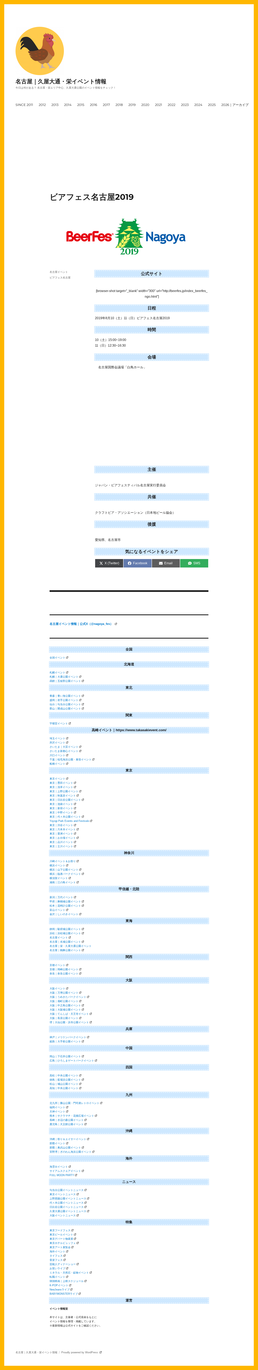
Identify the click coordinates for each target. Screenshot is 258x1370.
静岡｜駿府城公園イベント (65, 929)
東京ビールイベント (61, 1234)
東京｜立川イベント (61, 846)
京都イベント (57, 965)
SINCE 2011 (24, 105)
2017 (106, 105)
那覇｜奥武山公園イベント (65, 1147)
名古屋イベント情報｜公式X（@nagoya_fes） (82, 623)
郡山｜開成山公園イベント (65, 708)
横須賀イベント (59, 878)
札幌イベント (57, 672)
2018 (119, 105)
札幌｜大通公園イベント (64, 676)
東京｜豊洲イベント (61, 833)
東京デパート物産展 (61, 1238)
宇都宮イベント (59, 723)
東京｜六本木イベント (63, 829)
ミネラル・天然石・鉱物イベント (69, 1272)
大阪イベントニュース (63, 1215)
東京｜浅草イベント (61, 787)
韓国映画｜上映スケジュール (67, 1281)
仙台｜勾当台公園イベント (65, 704)
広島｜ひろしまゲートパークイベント (72, 1060)
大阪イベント (57, 988)
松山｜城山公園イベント (64, 1083)
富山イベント (57, 909)
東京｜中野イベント (61, 812)
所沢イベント (57, 742)
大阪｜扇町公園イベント (64, 1001)
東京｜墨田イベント (61, 782)
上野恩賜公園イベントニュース (68, 1198)
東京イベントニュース (63, 1194)
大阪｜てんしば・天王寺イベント (69, 1013)
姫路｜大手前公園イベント (65, 1041)
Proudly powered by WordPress (80, 1352)
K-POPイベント (59, 1285)
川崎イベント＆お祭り (63, 861)
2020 (145, 105)
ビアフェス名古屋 (60, 277)
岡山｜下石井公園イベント (65, 1056)
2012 (42, 105)
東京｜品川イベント (61, 842)
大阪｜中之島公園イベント (65, 1005)
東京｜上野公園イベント (64, 791)
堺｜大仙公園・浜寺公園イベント (69, 1022)
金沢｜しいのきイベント (64, 914)
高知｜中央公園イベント (64, 1088)
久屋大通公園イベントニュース (68, 1211)
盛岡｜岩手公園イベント (64, 700)
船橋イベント (57, 763)
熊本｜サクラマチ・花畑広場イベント (72, 1115)
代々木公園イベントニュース (67, 1202)
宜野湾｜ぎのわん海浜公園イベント (71, 1151)
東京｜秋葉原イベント (63, 795)
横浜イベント (57, 865)
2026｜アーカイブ (235, 105)
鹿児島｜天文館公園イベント (67, 1124)
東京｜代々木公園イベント (65, 816)
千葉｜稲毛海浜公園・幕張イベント (71, 759)
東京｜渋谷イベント (61, 825)
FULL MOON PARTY (62, 1175)
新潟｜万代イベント (61, 897)
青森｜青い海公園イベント (65, 695)
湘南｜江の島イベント (63, 882)
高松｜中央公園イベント (64, 1075)
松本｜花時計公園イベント (65, 905)
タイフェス (56, 1255)
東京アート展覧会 (60, 1247)
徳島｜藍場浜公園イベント (65, 1079)
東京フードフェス (60, 1230)
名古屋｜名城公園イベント (65, 941)
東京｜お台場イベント (63, 837)
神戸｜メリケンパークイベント (68, 1037)
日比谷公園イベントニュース (67, 1206)
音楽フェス (56, 1259)
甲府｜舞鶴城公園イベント (65, 901)
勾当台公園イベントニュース (67, 1190)
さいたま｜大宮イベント (64, 746)
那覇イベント (57, 1143)
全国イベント (57, 657)
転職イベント (57, 1276)
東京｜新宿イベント (61, 808)
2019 (132, 105)
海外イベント (57, 1251)
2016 (93, 105)
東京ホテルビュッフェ (63, 1243)
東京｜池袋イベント (61, 804)
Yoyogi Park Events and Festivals (69, 820)
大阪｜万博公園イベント (64, 992)
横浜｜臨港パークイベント (65, 873)
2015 (80, 105)
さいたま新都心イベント (64, 751)
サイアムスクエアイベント (65, 1170)
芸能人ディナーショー (63, 1264)
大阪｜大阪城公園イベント (65, 1009)
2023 (185, 105)
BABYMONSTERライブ (64, 1293)
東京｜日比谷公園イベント (65, 799)
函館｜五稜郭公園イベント (65, 680)
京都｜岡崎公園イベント (64, 969)
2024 (198, 105)
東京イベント (57, 778)
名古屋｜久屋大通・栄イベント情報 (61, 81)
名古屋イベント (59, 271)
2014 (68, 105)
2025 (212, 105)
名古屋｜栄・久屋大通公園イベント (71, 946)
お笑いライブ (57, 1268)
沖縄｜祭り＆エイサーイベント (68, 1139)
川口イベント (57, 755)
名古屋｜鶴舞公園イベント (65, 950)
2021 (158, 105)
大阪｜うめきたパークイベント (68, 996)
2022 (171, 105)
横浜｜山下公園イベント (64, 869)
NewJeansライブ (60, 1289)
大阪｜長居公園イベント (64, 1018)
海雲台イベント (59, 1166)
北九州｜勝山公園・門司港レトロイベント (74, 1103)
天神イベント (57, 1111)
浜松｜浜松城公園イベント (65, 933)
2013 (54, 105)
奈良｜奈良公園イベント (64, 973)
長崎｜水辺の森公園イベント (67, 1119)
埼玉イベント (57, 738)
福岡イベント (57, 1107)
